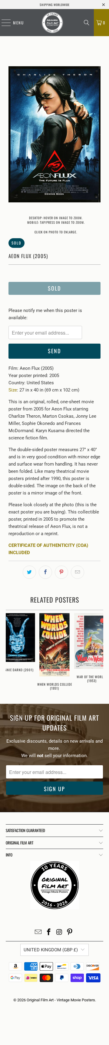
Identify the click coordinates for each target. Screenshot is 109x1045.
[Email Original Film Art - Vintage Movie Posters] (38, 932)
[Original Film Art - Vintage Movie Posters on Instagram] (59, 932)
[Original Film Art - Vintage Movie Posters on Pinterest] (69, 932)
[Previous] (13, 135)
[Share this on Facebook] (45, 572)
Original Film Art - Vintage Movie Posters (61, 1000)
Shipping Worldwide (55, 4)
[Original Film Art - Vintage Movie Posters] (52, 22)
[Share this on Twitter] (29, 572)
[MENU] (3, 23)
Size (12, 390)
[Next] (96, 135)
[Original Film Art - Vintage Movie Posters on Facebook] (49, 932)
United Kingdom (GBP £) (51, 950)
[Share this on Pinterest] (61, 572)
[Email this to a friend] (77, 572)
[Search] (86, 23)
